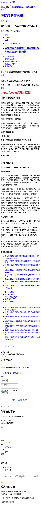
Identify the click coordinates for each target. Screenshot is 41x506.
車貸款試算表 (9, 59)
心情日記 (17, 31)
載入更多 (4, 380)
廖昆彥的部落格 (12, 15)
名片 (6, 40)
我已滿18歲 (5, 502)
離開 (11, 502)
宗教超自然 (17, 373)
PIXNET (9, 476)
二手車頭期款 (9, 56)
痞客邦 (14, 367)
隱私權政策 (35, 476)
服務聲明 (21, 478)
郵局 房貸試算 (10, 64)
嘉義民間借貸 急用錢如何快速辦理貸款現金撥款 (22, 279)
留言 (19, 367)
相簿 (6, 35)
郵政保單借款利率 (11, 61)
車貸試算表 (9, 66)
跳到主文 (4, 21)
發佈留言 (4, 393)
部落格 (7, 37)
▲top (2, 376)
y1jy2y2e (4, 356)
